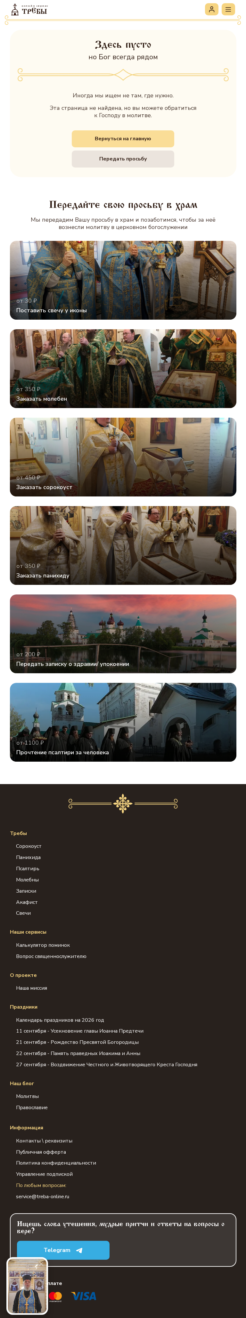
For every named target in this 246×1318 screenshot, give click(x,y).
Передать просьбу (123, 158)
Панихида (28, 857)
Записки (26, 891)
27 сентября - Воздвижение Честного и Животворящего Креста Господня (106, 1064)
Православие (32, 1107)
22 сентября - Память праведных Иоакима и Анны (78, 1053)
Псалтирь (27, 868)
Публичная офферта (41, 1152)
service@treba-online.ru (42, 1196)
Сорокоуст (29, 846)
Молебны (27, 879)
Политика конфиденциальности (56, 1163)
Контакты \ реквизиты (44, 1140)
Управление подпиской (44, 1174)
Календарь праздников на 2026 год (60, 1020)
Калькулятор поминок (43, 945)
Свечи (23, 913)
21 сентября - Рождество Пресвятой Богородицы (77, 1042)
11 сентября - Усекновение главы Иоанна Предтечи (80, 1031)
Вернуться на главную (123, 138)
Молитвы (27, 1096)
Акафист (27, 902)
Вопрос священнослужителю (51, 956)
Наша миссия (31, 988)
